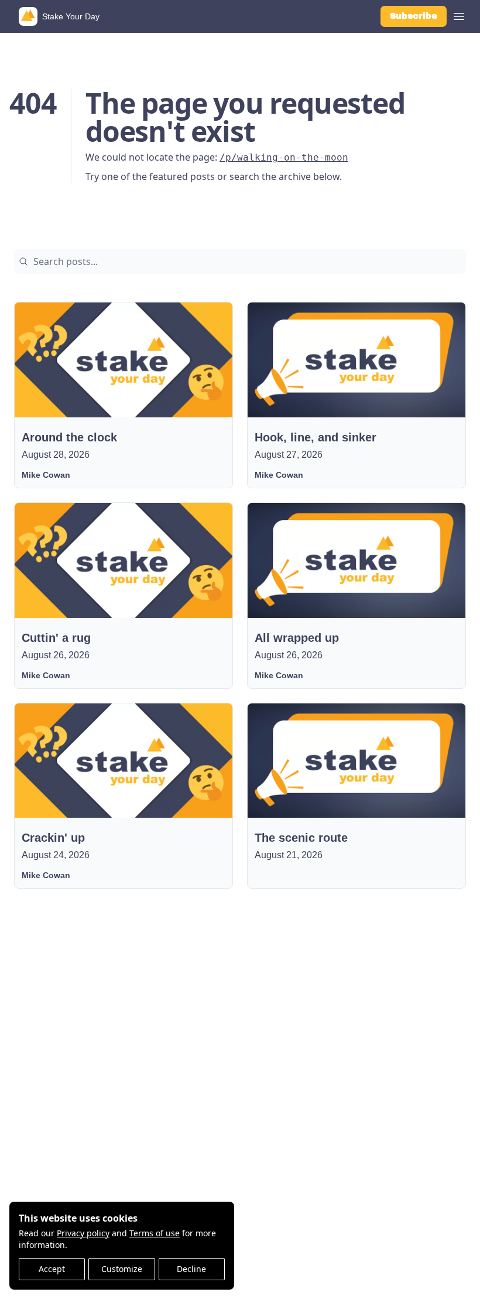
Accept (52, 1268)
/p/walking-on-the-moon (284, 157)
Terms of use (154, 1233)
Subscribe (413, 16)
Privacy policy (83, 1233)
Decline (191, 1268)
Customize (121, 1268)
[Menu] (459, 14)
